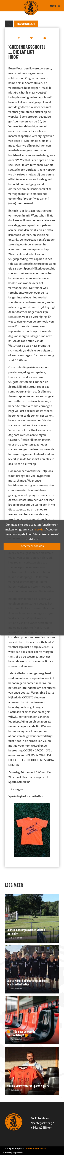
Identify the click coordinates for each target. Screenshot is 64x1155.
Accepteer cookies (32, 546)
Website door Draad (36, 1148)
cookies (40, 529)
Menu (53, 5)
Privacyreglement (14, 1152)
